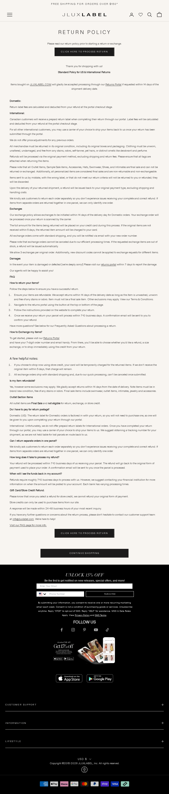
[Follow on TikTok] (107, 630)
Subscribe (110, 594)
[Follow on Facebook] (61, 630)
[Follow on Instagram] (73, 630)
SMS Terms (100, 615)
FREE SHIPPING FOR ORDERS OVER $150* (84, 3)
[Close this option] (84, 770)
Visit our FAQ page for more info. (28, 525)
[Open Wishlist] (141, 15)
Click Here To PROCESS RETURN (84, 51)
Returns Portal (113, 84)
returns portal (108, 264)
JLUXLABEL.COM (40, 84)
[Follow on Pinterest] (84, 630)
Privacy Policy (82, 615)
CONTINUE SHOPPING (84, 553)
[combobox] (42, 594)
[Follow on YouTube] (96, 630)
